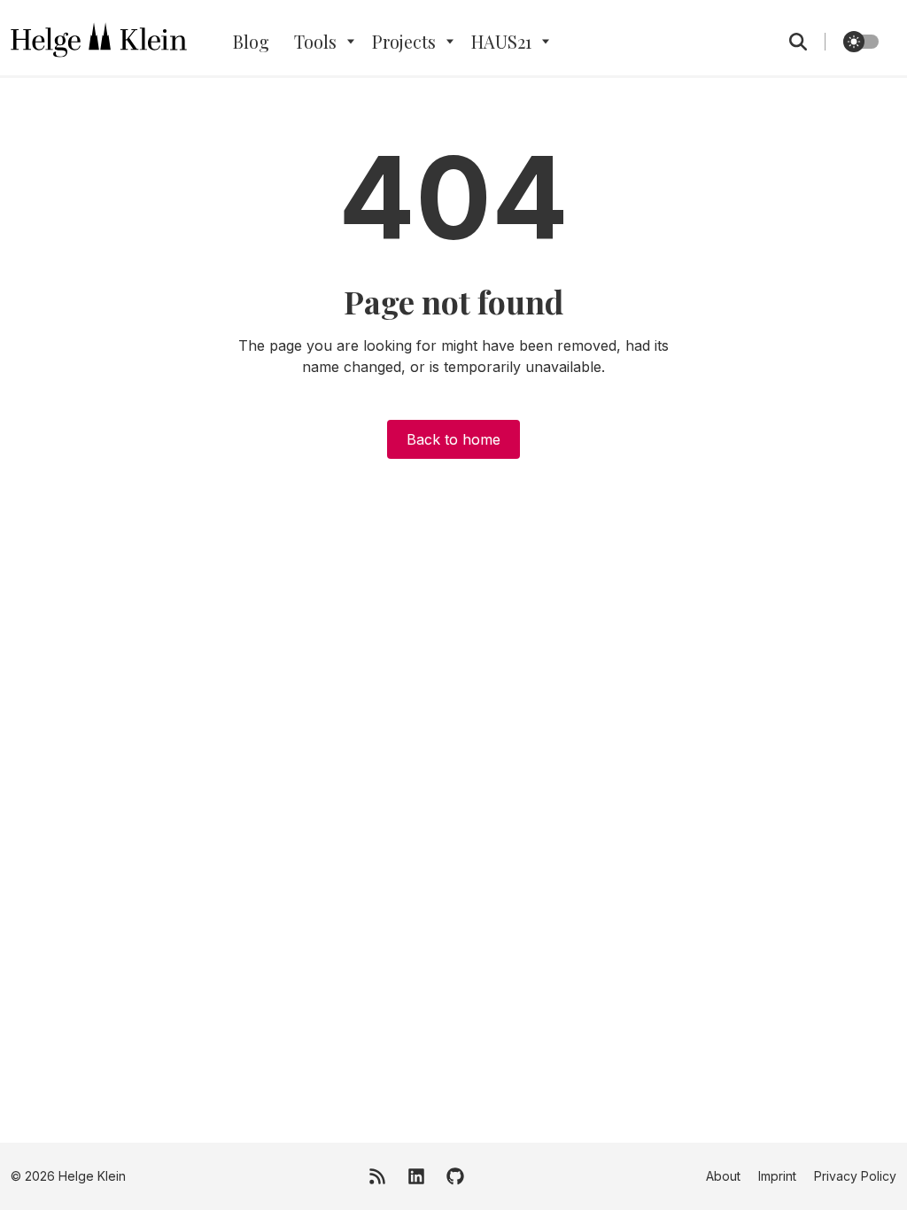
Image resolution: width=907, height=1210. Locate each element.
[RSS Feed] (377, 1176)
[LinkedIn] (416, 1176)
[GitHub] (455, 1176)
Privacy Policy (855, 1175)
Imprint (777, 1175)
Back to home (453, 439)
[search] (807, 41)
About (723, 1175)
